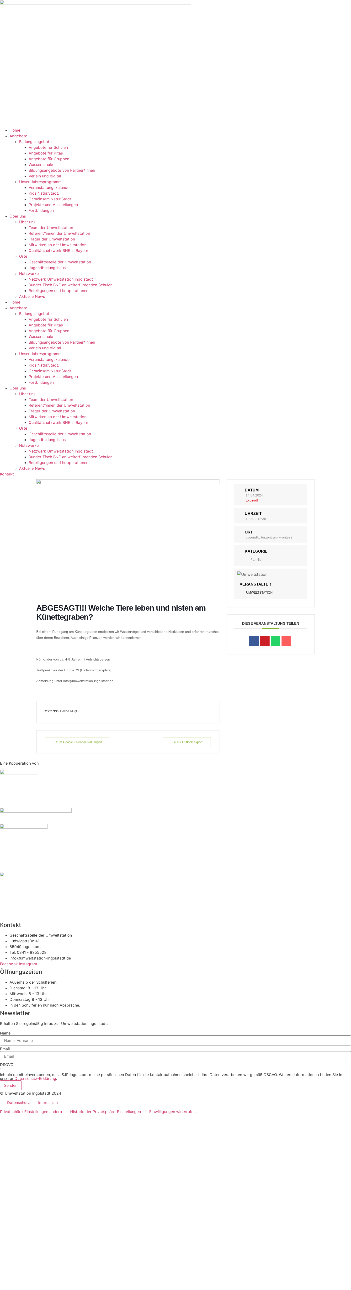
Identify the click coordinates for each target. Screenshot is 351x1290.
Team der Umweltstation (51, 227)
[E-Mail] (286, 641)
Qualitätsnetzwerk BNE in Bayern (58, 250)
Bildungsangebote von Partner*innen (62, 170)
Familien (256, 559)
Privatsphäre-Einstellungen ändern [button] (31, 1111)
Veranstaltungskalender (50, 187)
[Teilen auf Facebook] (254, 641)
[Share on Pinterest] (265, 641)
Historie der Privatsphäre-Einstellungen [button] (105, 1111)
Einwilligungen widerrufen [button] (172, 1111)
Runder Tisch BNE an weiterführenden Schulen (70, 285)
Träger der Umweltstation (52, 239)
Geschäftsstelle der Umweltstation (60, 262)
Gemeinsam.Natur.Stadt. (50, 199)
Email (5, 1049)
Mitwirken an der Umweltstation (57, 244)
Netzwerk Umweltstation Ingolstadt (61, 279)
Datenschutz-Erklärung (35, 1078)
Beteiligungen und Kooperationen (58, 290)
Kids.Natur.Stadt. (44, 193)
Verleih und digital (45, 176)
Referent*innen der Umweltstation (59, 233)
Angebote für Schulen (48, 147)
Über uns (18, 216)
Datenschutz (18, 1102)
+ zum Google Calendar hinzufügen (77, 742)
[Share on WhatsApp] (275, 641)
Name (5, 1033)
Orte (23, 256)
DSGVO (6, 1064)
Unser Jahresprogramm (40, 181)
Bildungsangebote (35, 141)
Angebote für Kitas (46, 153)
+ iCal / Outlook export (186, 742)
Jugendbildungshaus (47, 267)
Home (15, 130)
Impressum (48, 1102)
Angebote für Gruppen (49, 158)
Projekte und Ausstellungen (53, 204)
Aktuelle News (32, 296)
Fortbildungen (41, 210)
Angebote (18, 135)
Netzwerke (29, 273)
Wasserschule (41, 164)
